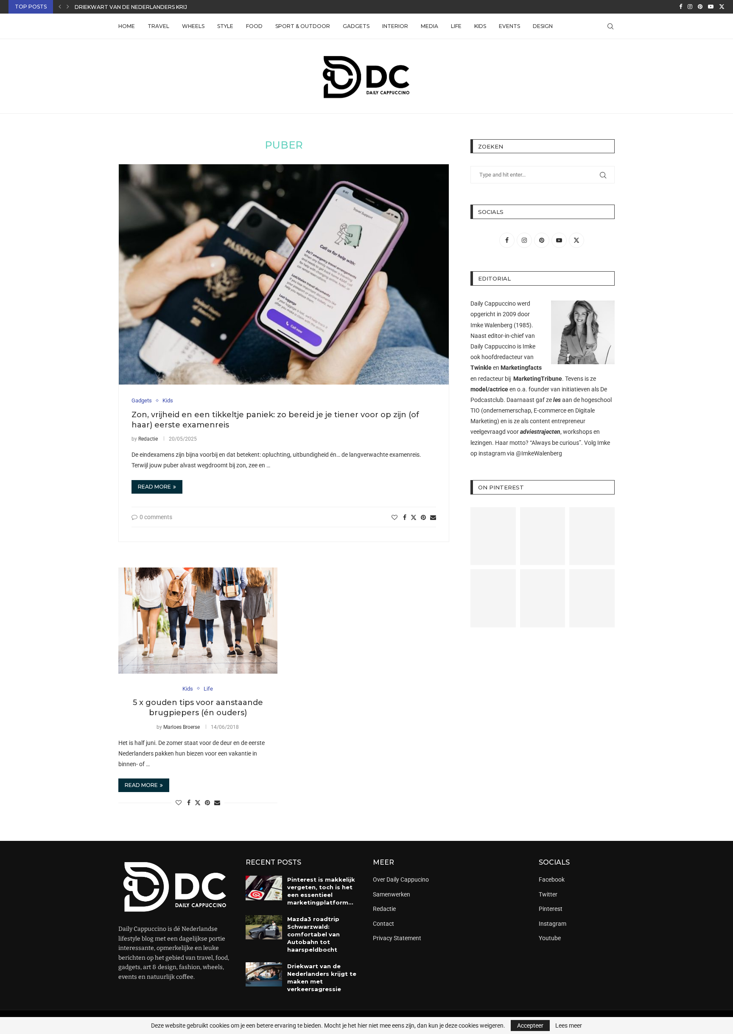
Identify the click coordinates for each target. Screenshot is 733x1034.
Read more (154, 486)
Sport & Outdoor (302, 26)
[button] (59, 7)
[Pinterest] (700, 7)
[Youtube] (710, 7)
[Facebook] (680, 7)
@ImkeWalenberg (539, 453)
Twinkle (481, 367)
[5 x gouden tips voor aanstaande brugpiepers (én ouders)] (197, 621)
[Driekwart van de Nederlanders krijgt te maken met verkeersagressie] (264, 974)
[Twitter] (722, 7)
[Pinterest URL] (493, 536)
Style (225, 26)
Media (429, 26)
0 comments (156, 517)
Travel (158, 26)
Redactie (148, 439)
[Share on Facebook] (404, 517)
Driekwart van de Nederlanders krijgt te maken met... (158, 7)
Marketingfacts (521, 367)
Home (126, 26)
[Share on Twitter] (414, 517)
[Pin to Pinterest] (423, 517)
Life (456, 26)
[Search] (610, 26)
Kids (480, 26)
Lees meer (568, 1025)
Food (254, 26)
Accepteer (530, 1025)
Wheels (193, 26)
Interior (395, 26)
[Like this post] (394, 517)
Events (509, 26)
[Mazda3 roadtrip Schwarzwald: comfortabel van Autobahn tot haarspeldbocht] (264, 927)
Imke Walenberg (491, 325)
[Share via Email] (433, 517)
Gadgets (356, 26)
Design (543, 26)
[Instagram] (690, 7)
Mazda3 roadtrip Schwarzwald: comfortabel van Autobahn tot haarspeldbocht (313, 934)
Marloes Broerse (181, 727)
